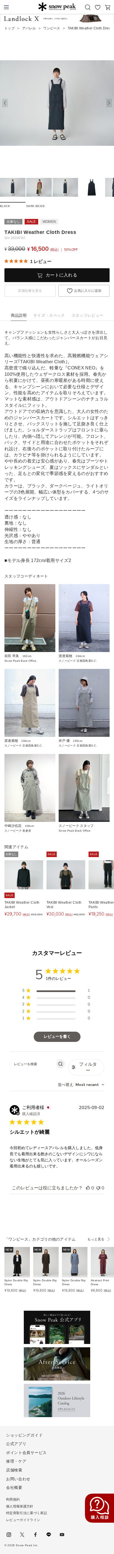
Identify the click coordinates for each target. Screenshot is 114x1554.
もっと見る (96, 1239)
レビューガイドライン (23, 1520)
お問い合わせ (18, 1479)
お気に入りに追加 (88, 291)
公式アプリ (16, 1443)
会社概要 (14, 1487)
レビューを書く (57, 1036)
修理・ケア (16, 1461)
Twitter (22, 1534)
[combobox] (81, 1084)
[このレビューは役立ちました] (88, 1188)
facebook (35, 1534)
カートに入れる (61, 275)
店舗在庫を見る (30, 291)
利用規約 (13, 1499)
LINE (48, 1534)
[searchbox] (32, 1064)
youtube (62, 1534)
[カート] (107, 7)
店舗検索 (14, 1470)
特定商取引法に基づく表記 (26, 1513)
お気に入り (97, 7)
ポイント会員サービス (26, 1452)
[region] (56, 991)
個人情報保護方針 (19, 1506)
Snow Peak (57, 6)
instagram (8, 1534)
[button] (109, 103)
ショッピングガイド (24, 1435)
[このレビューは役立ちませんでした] (98, 1188)
